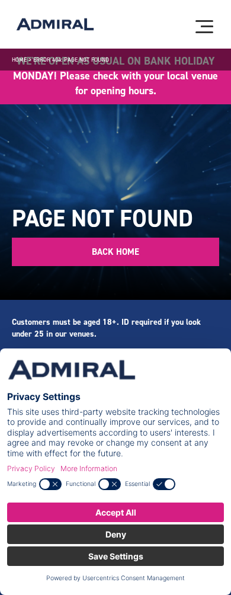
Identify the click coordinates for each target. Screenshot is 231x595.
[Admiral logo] (55, 24)
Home (19, 59)
